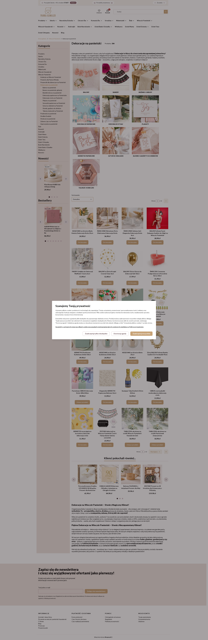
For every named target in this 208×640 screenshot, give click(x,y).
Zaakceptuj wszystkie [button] (141, 334)
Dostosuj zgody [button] (120, 334)
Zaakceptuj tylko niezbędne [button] (96, 334)
